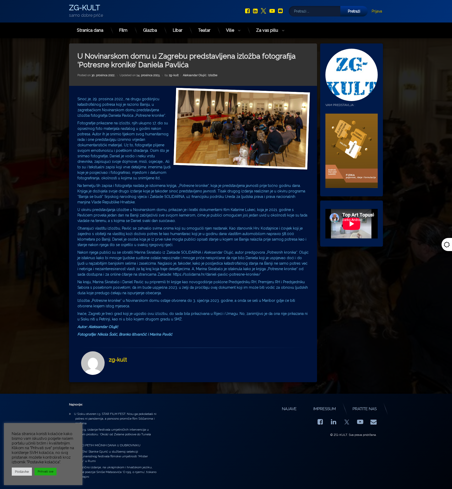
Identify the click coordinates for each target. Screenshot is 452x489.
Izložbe (212, 75)
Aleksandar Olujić (194, 75)
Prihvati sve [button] (45, 471)
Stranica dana (90, 30)
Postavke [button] (22, 472)
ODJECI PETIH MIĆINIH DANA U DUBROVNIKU (107, 445)
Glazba (150, 30)
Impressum (324, 409)
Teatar (204, 30)
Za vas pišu (267, 30)
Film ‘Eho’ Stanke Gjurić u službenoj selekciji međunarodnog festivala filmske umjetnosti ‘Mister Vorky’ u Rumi (111, 456)
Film (123, 30)
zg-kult (174, 75)
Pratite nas (365, 409)
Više (230, 30)
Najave (289, 409)
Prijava (377, 11)
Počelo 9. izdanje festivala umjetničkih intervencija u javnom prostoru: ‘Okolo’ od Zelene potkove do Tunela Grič (112, 434)
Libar (177, 30)
